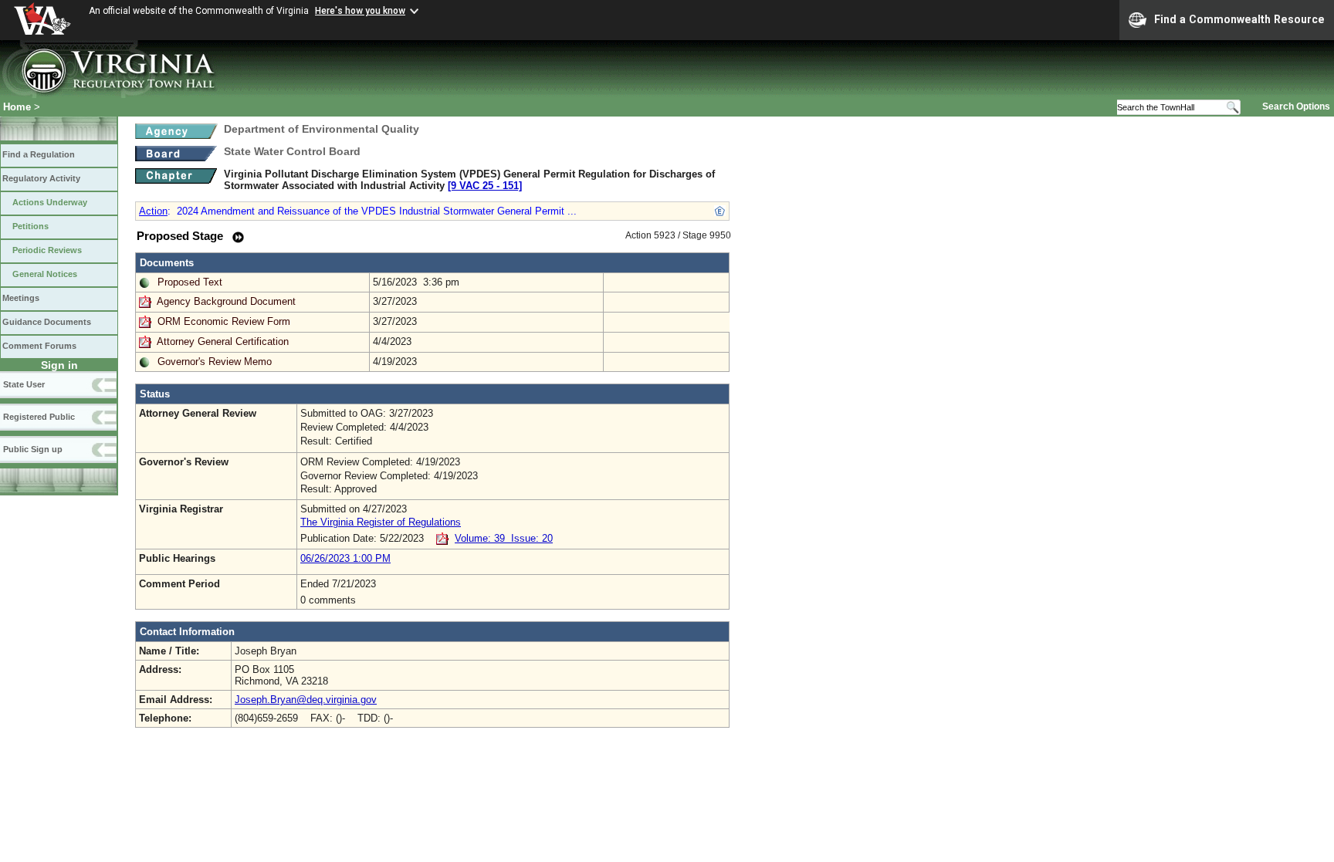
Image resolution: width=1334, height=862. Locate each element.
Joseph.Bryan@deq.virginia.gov (306, 699)
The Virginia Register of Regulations (380, 522)
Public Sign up (33, 449)
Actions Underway (49, 202)
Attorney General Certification (223, 341)
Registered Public (39, 416)
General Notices (44, 274)
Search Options (1296, 106)
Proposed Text (189, 282)
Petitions (30, 226)
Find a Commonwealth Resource (1239, 19)
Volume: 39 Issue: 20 (504, 538)
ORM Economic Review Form (223, 321)
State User (24, 384)
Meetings (20, 298)
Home (17, 107)
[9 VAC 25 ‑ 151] (485, 185)
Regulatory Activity (41, 178)
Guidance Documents (46, 321)
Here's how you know (360, 10)
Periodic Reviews (47, 250)
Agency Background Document (226, 301)
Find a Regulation (38, 154)
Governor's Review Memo (214, 361)
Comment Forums (39, 345)
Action (153, 211)
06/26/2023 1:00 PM (345, 558)
